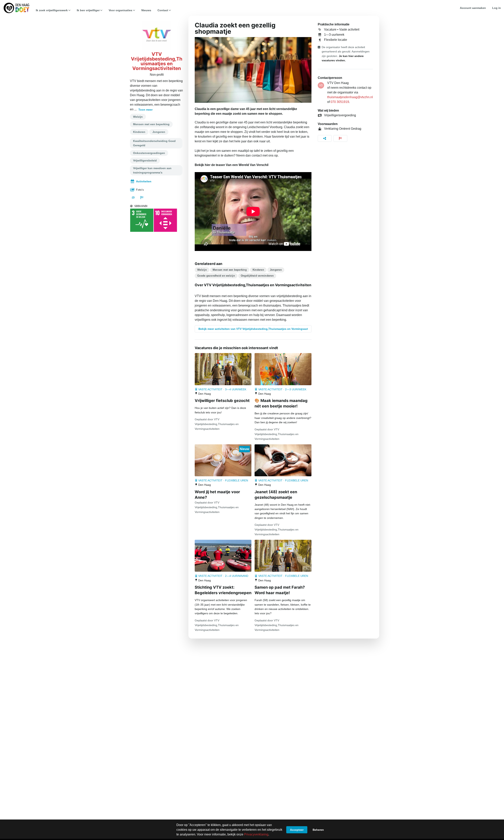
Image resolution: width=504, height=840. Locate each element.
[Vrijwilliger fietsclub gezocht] (223, 369)
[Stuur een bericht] (133, 197)
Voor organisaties (120, 10)
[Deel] (325, 138)
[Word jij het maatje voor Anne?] (223, 460)
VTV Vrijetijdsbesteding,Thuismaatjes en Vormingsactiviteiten (156, 61)
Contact (163, 10)
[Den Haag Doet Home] (16, 8)
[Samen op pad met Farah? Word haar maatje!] (283, 556)
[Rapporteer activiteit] (340, 138)
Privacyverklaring (256, 834)
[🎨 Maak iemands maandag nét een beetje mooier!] (283, 369)
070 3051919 (340, 101)
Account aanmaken (473, 7)
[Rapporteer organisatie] (142, 197)
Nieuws (146, 10)
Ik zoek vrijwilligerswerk (52, 10)
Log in (496, 7)
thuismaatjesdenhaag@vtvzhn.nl (350, 97)
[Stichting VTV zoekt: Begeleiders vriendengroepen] (223, 556)
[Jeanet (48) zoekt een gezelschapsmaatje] (283, 460)
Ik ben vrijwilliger (88, 10)
